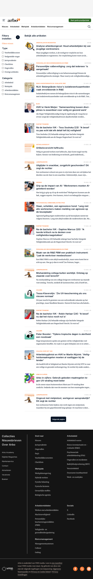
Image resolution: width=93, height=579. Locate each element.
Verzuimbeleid (73, 468)
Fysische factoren (42, 486)
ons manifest (57, 563)
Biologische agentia (43, 495)
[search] (89, 26)
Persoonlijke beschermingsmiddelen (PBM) (44, 522)
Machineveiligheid (42, 514)
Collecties (8, 436)
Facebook (71, 519)
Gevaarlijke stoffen (42, 491)
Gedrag (38, 552)
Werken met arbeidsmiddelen (46, 510)
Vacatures (6, 475)
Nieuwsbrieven (11, 440)
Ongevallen (39, 449)
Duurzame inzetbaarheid (77, 473)
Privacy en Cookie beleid (40, 572)
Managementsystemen (44, 544)
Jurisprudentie (41, 445)
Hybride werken (41, 478)
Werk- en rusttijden (75, 477)
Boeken (5, 479)
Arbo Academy (8, 452)
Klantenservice (8, 461)
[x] (82, 569)
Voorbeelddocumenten (44, 458)
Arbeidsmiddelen (43, 505)
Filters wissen (7, 43)
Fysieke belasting (42, 482)
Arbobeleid (72, 436)
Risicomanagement (44, 539)
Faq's (37, 453)
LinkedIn (70, 514)
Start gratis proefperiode (80, 20)
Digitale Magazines (9, 457)
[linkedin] (89, 569)
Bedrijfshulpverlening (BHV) (78, 464)
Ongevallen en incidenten (77, 460)
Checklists (39, 462)
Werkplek (39, 468)
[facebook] (75, 569)
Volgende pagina (58, 419)
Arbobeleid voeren (74, 440)
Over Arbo (8, 444)
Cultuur (38, 548)
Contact (5, 466)
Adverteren (6, 470)
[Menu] (4, 20)
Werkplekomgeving (43, 473)
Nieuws (38, 440)
